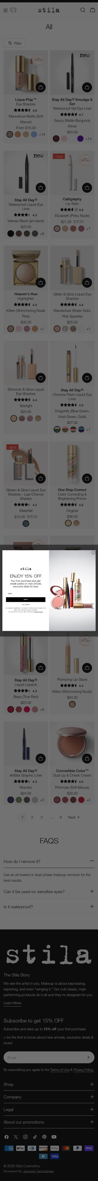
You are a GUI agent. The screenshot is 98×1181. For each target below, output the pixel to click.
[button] (26, 604)
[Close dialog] (93, 552)
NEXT (26, 599)
